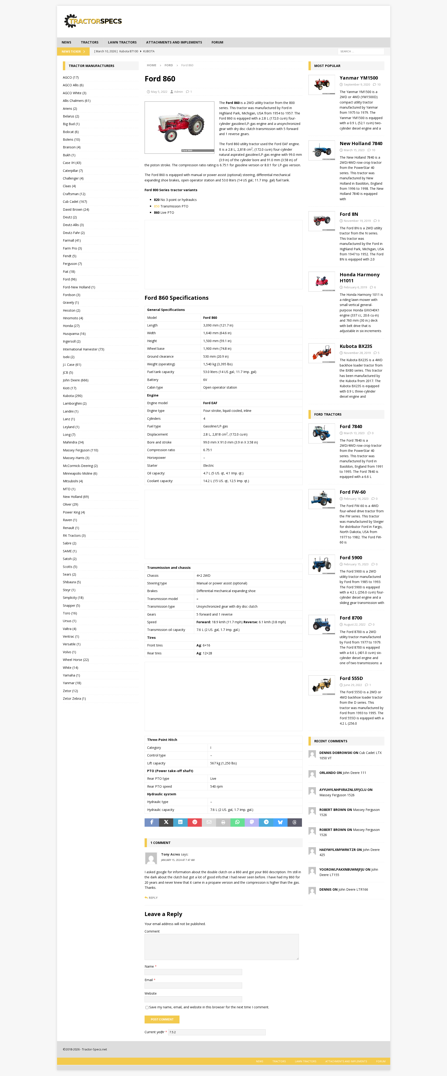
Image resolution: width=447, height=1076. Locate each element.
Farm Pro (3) (72, 248)
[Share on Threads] (295, 822)
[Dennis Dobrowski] (312, 755)
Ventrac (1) (71, 636)
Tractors (89, 42)
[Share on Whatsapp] (237, 822)
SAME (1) (70, 551)
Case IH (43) (72, 162)
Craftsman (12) (74, 194)
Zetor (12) (70, 691)
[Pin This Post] (195, 822)
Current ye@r (156, 1032)
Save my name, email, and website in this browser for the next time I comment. (209, 1007)
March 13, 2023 (354, 433)
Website (151, 993)
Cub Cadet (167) (75, 201)
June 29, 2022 (353, 685)
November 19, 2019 (357, 221)
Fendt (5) (69, 256)
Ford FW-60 (353, 492)
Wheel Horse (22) (76, 659)
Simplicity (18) (73, 597)
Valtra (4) (69, 628)
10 (378, 84)
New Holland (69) (76, 496)
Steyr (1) (69, 590)
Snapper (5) (71, 605)
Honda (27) (71, 325)
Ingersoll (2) (72, 341)
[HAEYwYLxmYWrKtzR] (312, 851)
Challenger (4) (73, 178)
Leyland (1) (71, 427)
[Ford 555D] (321, 699)
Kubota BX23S (356, 346)
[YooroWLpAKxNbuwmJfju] (312, 871)
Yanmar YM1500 (359, 78)
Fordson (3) (71, 295)
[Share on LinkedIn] (180, 822)
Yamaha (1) (71, 675)
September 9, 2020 (357, 84)
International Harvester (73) (83, 349)
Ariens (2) (70, 108)
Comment (152, 931)
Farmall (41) (72, 240)
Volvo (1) (69, 652)
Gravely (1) (71, 302)
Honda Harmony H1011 (359, 277)
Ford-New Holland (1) (79, 287)
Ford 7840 (351, 426)
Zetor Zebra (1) (74, 698)
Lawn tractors (122, 42)
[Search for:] (361, 51)
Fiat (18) (69, 271)
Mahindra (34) (73, 442)
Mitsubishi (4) (73, 481)
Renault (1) (71, 528)
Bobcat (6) (71, 132)
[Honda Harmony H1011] (321, 301)
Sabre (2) (69, 543)
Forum (217, 42)
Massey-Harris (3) (76, 458)
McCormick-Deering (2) (80, 465)
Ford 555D (351, 678)
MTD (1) (69, 489)
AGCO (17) (71, 77)
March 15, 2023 (354, 150)
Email (149, 980)
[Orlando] (312, 775)
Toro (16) (70, 613)
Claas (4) (69, 186)
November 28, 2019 (357, 353)
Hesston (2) (71, 310)
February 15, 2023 (356, 564)
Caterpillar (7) (73, 170)
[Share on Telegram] (266, 822)
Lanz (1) (69, 419)
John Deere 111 (354, 772)
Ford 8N (349, 214)
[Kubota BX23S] (321, 370)
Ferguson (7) (72, 263)
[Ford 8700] (321, 639)
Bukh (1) (69, 155)
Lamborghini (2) (75, 403)
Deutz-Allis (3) (73, 225)
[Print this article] (223, 822)
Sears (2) (69, 574)
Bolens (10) (71, 139)
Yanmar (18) (72, 683)
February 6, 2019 (355, 287)
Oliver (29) (70, 504)
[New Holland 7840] (321, 169)
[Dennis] (312, 891)
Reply (153, 897)
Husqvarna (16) (74, 333)
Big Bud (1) (71, 124)
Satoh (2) (70, 558)
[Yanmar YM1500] (321, 102)
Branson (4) (72, 147)
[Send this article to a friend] (209, 822)
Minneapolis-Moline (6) (80, 473)
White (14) (70, 667)
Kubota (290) (72, 395)
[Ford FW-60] (321, 516)
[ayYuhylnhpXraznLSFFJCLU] (312, 792)
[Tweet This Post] (166, 822)
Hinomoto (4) (73, 318)
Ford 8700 (351, 618)
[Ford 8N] (321, 235)
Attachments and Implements (174, 42)
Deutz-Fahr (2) (74, 232)
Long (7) (69, 434)
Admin (178, 92)
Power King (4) (74, 512)
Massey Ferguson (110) (80, 450)
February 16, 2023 (356, 498)
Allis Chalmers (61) (77, 100)
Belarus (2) (71, 116)
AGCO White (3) (74, 93)
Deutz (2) (70, 217)
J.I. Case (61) (72, 364)
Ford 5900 (351, 557)
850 (156, 206)
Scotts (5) (70, 566)
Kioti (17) (69, 388)
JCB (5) (68, 372)
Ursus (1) (69, 621)
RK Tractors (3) (74, 535)
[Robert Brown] (312, 812)
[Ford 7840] (321, 450)
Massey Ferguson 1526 (337, 795)
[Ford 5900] (321, 579)
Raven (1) (70, 520)
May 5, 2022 (159, 92)
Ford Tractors (328, 414)
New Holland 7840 (361, 143)
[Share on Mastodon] (252, 822)
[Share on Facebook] (152, 822)
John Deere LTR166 (353, 889)
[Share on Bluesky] (280, 822)
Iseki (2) (68, 357)
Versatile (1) (72, 644)
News (66, 42)
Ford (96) (70, 279)
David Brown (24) (76, 209)
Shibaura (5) (72, 582)
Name (150, 966)
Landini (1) (70, 411)
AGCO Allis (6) (73, 85)
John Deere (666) (75, 380)
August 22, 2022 (355, 624)
